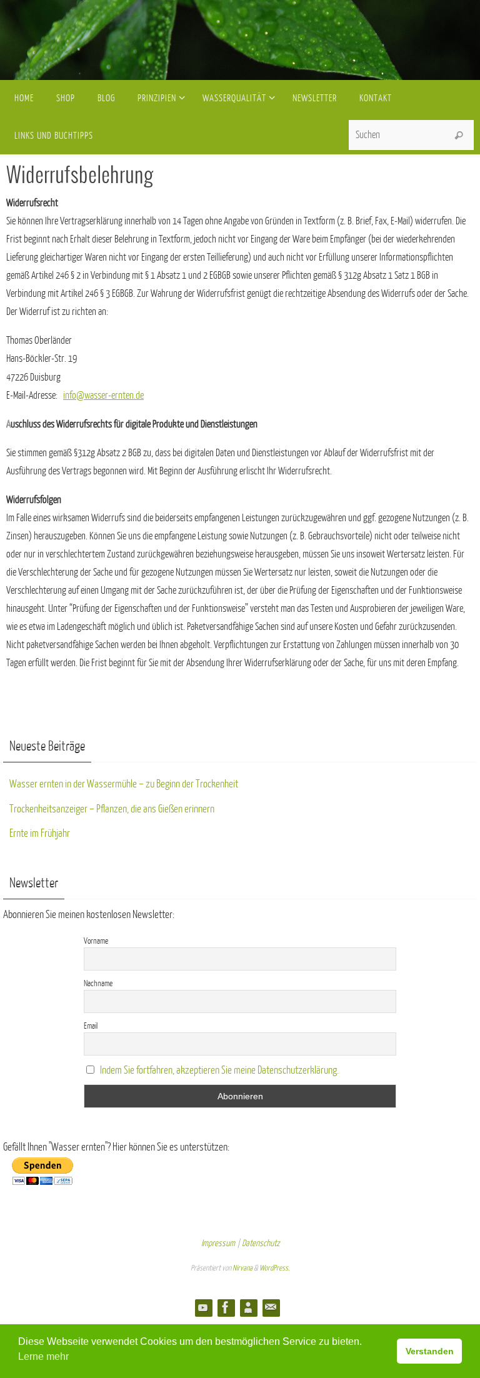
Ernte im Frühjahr (39, 833)
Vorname (96, 941)
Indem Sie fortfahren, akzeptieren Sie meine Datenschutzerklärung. (219, 1070)
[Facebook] (226, 1307)
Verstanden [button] (430, 1351)
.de (139, 395)
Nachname (98, 983)
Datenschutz (260, 1243)
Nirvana (242, 1268)
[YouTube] (203, 1307)
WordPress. (274, 1268)
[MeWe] (248, 1307)
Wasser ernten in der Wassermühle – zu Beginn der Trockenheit (123, 784)
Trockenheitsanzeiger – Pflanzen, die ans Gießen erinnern (111, 809)
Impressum (218, 1243)
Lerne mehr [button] (43, 1356)
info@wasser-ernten (98, 395)
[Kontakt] (270, 1307)
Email (91, 1026)
